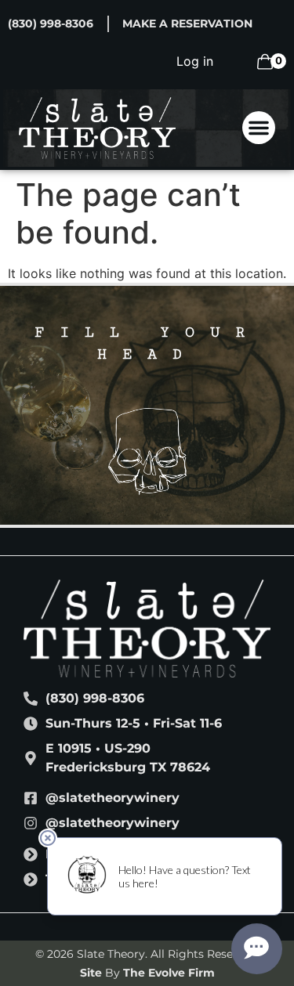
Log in (194, 61)
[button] (258, 127)
